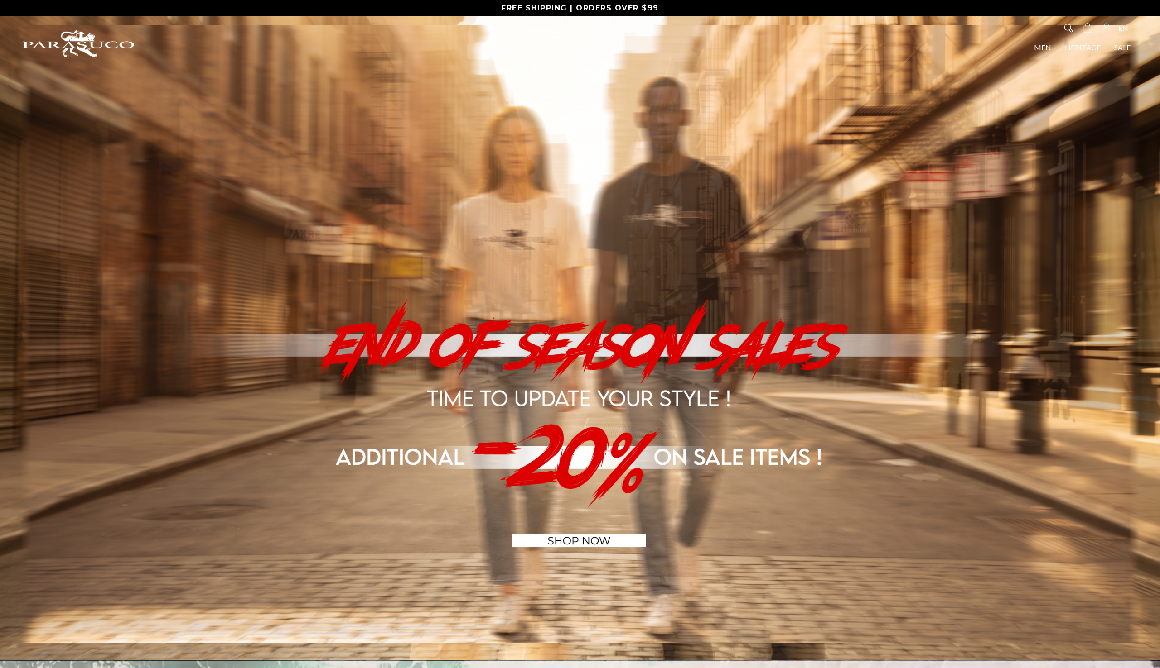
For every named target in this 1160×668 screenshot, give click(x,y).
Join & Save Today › (675, 390)
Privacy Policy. (647, 414)
